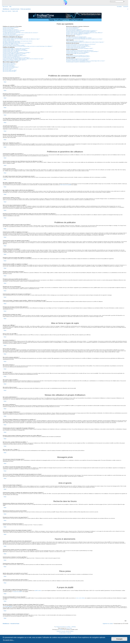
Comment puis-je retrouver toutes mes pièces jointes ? (78, 56)
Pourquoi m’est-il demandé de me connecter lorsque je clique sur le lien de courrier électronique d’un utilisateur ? (27, 46)
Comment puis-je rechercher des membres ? (76, 47)
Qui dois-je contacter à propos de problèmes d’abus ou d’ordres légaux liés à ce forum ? (85, 60)
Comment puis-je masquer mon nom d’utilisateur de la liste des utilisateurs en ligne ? (21, 38)
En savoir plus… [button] (8, 640)
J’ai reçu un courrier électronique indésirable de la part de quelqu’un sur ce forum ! (84, 38)
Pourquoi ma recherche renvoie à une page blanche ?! (78, 46)
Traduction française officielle (63, 631)
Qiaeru (72, 631)
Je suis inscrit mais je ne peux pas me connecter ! (14, 30)
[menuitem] (9, 6)
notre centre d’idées (80, 598)
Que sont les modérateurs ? (72, 28)
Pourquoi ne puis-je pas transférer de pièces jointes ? (14, 55)
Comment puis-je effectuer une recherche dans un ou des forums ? (81, 44)
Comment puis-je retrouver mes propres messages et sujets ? (79, 48)
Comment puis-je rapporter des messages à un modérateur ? (16, 57)
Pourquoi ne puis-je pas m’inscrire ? (10, 29)
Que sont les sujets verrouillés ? (10, 70)
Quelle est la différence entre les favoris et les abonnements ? (80, 50)
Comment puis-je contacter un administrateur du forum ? (78, 61)
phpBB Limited (38, 590)
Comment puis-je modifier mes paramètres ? (12, 37)
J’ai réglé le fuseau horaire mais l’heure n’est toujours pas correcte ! (17, 41)
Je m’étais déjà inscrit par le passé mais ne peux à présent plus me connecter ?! (20, 32)
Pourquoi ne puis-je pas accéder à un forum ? (13, 54)
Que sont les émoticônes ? (9, 65)
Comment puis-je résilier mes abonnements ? (76, 53)
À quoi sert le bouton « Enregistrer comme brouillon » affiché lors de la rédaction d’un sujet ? (23, 58)
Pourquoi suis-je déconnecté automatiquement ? (13, 34)
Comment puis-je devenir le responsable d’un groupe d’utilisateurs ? (81, 31)
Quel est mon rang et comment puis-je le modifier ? (14, 45)
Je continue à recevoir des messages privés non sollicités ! (79, 37)
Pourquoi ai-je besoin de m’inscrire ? (11, 27)
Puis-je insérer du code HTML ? (10, 63)
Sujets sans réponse (6, 11)
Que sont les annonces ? (8, 68)
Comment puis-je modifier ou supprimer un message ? (14, 49)
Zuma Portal (69, 628)
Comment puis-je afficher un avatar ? (11, 44)
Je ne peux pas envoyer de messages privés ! (76, 36)
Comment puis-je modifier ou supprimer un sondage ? (14, 53)
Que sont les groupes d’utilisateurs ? (74, 29)
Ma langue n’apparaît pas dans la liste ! (11, 42)
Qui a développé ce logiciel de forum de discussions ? (78, 58)
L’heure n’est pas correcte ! (9, 40)
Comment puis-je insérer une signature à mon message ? (15, 50)
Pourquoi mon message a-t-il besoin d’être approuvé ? (15, 59)
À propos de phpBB (17, 591)
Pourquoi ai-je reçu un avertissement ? (11, 56)
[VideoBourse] (65, 2)
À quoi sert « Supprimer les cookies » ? (11, 35)
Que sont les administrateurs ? (73, 27)
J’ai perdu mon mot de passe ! (9, 33)
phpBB (60, 629)
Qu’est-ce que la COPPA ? (9, 28)
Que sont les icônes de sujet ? (9, 71)
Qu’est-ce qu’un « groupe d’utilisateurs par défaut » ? (78, 33)
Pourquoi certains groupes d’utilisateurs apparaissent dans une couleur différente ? (84, 32)
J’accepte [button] (119, 639)
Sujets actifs (15, 11)
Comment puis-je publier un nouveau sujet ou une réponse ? (16, 48)
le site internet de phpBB (65, 184)
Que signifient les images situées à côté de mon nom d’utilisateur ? (17, 43)
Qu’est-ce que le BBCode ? (9, 62)
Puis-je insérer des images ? (9, 66)
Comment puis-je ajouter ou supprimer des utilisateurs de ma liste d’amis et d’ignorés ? (85, 42)
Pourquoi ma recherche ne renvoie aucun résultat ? (77, 45)
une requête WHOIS (7, 606)
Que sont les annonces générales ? (11, 67)
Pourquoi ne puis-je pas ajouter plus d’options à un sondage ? (16, 52)
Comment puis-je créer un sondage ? (11, 51)
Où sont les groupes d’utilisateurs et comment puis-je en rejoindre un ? (81, 30)
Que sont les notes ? (7, 69)
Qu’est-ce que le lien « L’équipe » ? (74, 34)
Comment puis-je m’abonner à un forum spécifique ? (77, 52)
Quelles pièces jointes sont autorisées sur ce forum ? (77, 55)
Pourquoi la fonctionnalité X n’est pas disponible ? (77, 59)
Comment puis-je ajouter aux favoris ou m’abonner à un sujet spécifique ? (82, 51)
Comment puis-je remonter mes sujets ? (11, 60)
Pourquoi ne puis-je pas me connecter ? (11, 31)
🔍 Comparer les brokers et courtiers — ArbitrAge (65, 626)
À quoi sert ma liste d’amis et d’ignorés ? (75, 41)
